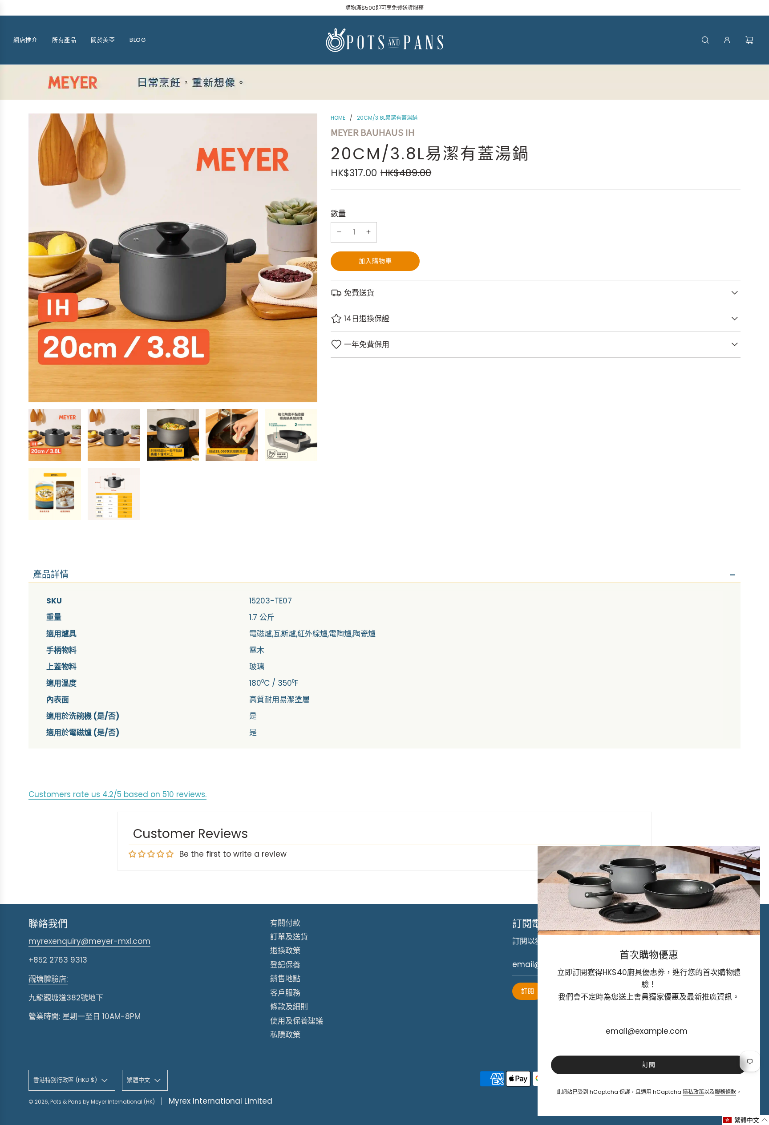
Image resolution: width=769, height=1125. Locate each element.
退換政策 (285, 950)
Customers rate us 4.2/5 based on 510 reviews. (117, 794)
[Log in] (727, 40)
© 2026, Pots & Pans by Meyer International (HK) (91, 1101)
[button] (745, 1120)
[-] (339, 232)
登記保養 (285, 964)
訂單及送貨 (289, 936)
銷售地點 (285, 978)
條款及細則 (289, 1006)
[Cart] (750, 40)
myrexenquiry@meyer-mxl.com (89, 941)
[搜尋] (705, 40)
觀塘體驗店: (48, 979)
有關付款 (285, 923)
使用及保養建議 (296, 1021)
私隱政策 (285, 1034)
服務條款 (725, 1092)
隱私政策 (693, 1092)
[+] (368, 232)
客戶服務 (285, 992)
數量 (338, 213)
